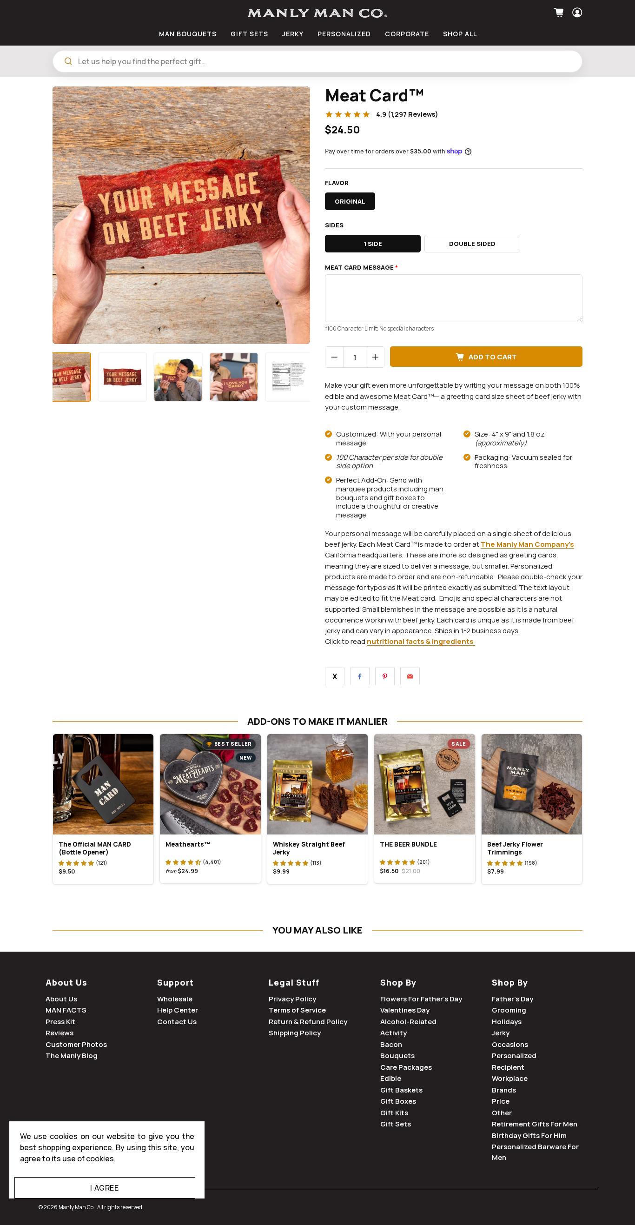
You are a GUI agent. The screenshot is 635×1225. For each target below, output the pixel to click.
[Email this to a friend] (410, 676)
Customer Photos (76, 1044)
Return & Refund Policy (308, 1021)
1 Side (373, 243)
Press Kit (60, 1021)
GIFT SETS (249, 33)
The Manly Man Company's (527, 544)
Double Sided (472, 243)
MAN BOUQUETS (188, 33)
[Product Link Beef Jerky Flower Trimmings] (532, 784)
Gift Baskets (401, 1090)
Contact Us (177, 1021)
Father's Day (512, 999)
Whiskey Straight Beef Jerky (309, 848)
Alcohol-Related (408, 1021)
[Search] (68, 61)
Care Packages (406, 1067)
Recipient (508, 1067)
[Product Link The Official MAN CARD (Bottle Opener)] (103, 784)
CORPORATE (407, 33)
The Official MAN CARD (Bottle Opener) (95, 848)
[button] (76, 863)
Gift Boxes (398, 1101)
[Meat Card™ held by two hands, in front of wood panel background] (181, 215)
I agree (104, 1188)
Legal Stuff (294, 982)
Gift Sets (395, 1124)
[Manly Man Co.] (317, 13)
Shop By (398, 982)
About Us (66, 982)
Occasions (510, 1044)
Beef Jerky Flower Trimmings (515, 848)
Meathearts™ (187, 844)
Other (502, 1113)
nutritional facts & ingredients (420, 641)
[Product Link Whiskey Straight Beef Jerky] (317, 784)
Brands (504, 1090)
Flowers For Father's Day (421, 999)
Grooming (509, 1010)
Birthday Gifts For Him (529, 1135)
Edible (390, 1078)
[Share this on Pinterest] (385, 676)
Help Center (177, 1010)
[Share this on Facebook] (360, 676)
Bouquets (397, 1055)
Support (175, 982)
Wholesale (174, 999)
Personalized (514, 1055)
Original (350, 201)
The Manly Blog (72, 1055)
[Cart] (560, 12)
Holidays (507, 1021)
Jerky (500, 1033)
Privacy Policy (292, 999)
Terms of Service (297, 1010)
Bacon (391, 1044)
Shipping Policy (295, 1033)
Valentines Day (405, 1010)
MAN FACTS (66, 1010)
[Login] (576, 12)
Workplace (510, 1078)
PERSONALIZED (344, 33)
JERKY (293, 33)
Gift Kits (394, 1113)
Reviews (59, 1033)
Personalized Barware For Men (535, 1152)
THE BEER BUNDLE (408, 844)
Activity (393, 1033)
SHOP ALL (460, 33)
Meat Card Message (361, 268)
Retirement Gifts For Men (534, 1124)
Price (500, 1101)
